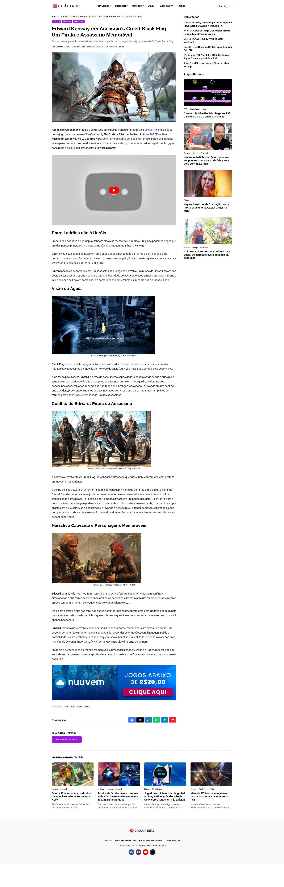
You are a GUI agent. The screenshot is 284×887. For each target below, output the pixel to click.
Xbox (87, 707)
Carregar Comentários (66, 739)
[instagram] (138, 852)
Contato (108, 840)
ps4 (72, 707)
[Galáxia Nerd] (66, 6)
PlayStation (57, 707)
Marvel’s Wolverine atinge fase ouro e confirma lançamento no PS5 (210, 796)
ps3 (66, 707)
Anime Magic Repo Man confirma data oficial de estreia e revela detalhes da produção (207, 254)
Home (54, 16)
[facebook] (131, 852)
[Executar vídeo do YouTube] (114, 190)
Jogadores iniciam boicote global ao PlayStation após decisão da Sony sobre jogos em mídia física (164, 796)
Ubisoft (149, 129)
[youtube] (145, 852)
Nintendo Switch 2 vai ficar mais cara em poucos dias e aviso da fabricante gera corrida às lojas (206, 160)
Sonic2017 (189, 47)
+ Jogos (64, 16)
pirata (99, 262)
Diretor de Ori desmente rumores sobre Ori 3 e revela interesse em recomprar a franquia (118, 796)
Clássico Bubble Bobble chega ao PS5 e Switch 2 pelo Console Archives (207, 115)
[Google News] (152, 852)
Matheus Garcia (63, 47)
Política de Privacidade (150, 840)
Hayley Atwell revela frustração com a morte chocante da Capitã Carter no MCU (206, 207)
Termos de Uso (173, 840)
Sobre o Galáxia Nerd (125, 840)
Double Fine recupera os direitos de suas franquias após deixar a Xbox (71, 796)
